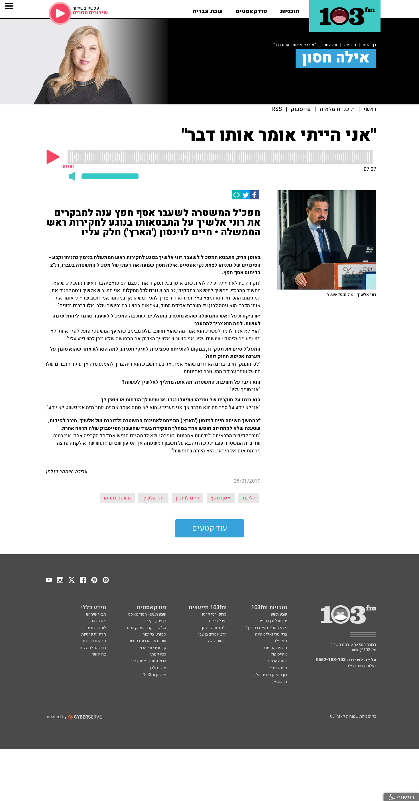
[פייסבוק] (254, 194)
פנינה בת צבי (277, 668)
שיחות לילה (217, 641)
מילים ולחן (158, 668)
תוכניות (350, 45)
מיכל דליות (218, 621)
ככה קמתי (158, 654)
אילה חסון (329, 45)
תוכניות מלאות (337, 109)
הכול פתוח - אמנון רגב (148, 661)
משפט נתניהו (117, 497)
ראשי (369, 109)
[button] (289, 9)
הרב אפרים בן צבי (212, 634)
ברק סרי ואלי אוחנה (271, 634)
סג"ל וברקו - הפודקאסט (146, 628)
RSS (277, 109)
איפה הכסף (277, 661)
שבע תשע (279, 614)
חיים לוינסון (187, 497)
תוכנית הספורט (275, 648)
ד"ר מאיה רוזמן (214, 628)
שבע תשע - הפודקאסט (147, 614)
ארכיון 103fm (154, 675)
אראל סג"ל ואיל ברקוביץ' (266, 628)
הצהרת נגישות (94, 641)
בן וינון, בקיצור (154, 621)
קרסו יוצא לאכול (152, 648)
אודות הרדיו (96, 621)
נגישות (404, 797)
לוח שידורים (96, 628)
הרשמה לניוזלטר (92, 648)
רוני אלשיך (153, 497)
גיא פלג (280, 641)
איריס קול (279, 654)
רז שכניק (279, 681)
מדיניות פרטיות (93, 634)
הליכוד (248, 497)
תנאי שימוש (96, 614)
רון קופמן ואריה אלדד (269, 675)
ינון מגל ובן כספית (272, 621)
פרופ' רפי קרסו (214, 614)
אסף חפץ (221, 497)
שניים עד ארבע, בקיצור (147, 641)
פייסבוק (301, 109)
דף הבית (369, 45)
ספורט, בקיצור (154, 634)
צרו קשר (99, 654)
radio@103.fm (363, 650)
